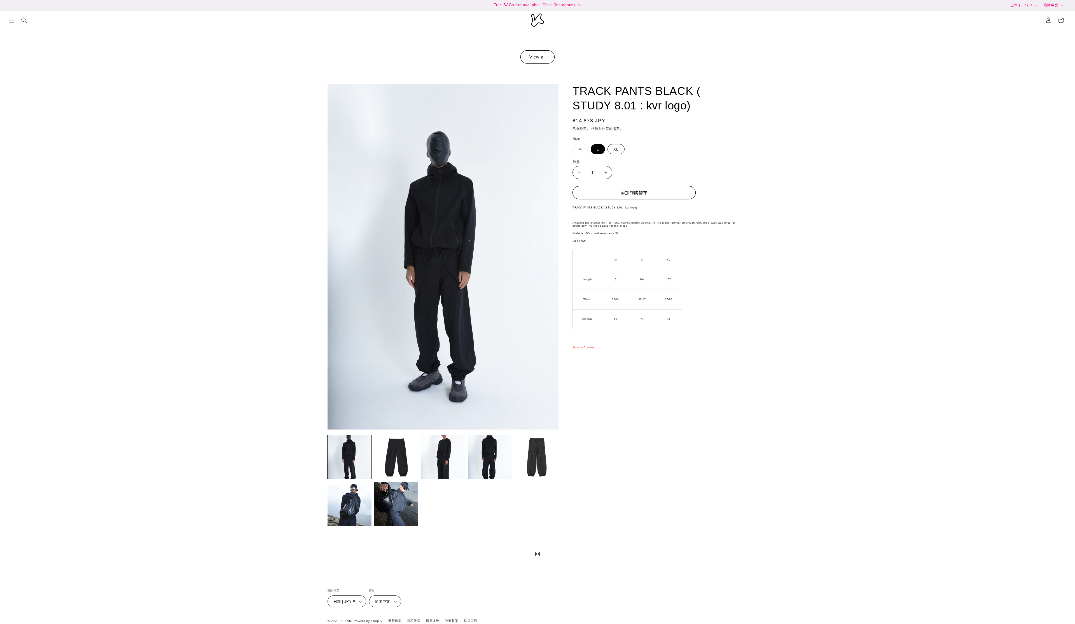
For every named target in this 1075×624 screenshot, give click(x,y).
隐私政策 (413, 621)
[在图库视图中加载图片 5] (536, 457)
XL (616, 149)
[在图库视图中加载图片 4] (490, 457)
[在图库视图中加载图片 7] (396, 504)
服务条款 (432, 621)
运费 (616, 129)
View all (537, 57)
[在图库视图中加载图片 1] (349, 457)
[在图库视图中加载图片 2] (396, 457)
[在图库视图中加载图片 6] (349, 504)
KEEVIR (347, 621)
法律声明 (470, 621)
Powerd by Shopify (368, 621)
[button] (12, 20)
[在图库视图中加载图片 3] (443, 457)
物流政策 (451, 621)
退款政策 (394, 621)
